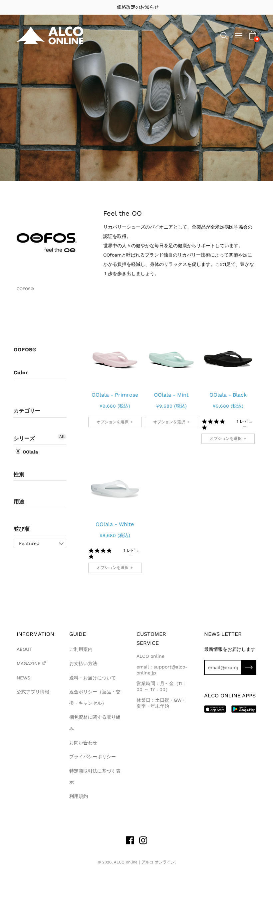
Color (21, 372)
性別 (19, 474)
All (62, 436)
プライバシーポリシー (92, 756)
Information (35, 634)
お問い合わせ (83, 742)
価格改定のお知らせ (136, 7)
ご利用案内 (81, 649)
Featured (29, 543)
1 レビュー (244, 424)
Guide (77, 634)
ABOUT (24, 649)
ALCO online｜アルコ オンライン (144, 862)
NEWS (23, 677)
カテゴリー (27, 411)
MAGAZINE (29, 663)
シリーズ (24, 438)
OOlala (29, 452)
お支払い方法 (83, 663)
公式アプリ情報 (33, 691)
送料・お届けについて (92, 677)
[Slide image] (114, 356)
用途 (19, 501)
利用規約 (78, 796)
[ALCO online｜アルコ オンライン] (50, 35)
